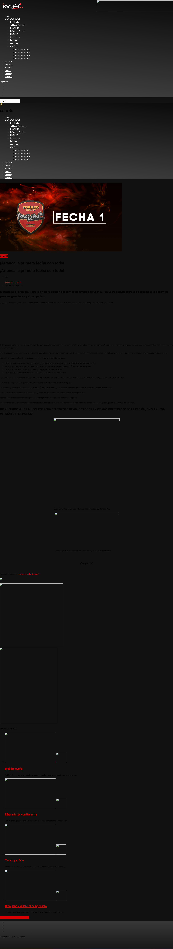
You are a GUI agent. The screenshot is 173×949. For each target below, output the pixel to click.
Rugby (8, 70)
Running (8, 73)
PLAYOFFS (15, 27)
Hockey (8, 67)
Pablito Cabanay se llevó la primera (14, 917)
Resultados (15, 21)
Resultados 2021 (22, 52)
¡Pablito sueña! (14, 768)
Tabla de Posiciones (18, 24)
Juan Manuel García (13, 282)
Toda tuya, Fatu (14, 860)
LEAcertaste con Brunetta (21, 814)
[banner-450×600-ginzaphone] (28, 722)
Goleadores (15, 37)
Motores (9, 64)
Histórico (14, 46)
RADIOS (8, 61)
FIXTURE (14, 34)
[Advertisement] (86, 323)
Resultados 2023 (22, 58)
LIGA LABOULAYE (12, 18)
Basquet (8, 76)
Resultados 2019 (22, 49)
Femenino (14, 43)
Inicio (7, 15)
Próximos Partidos (18, 31)
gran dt (36, 574)
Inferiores (14, 40)
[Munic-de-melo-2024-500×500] (31, 646)
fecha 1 (29, 574)
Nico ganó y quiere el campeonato (26, 906)
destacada (22, 574)
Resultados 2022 (22, 55)
